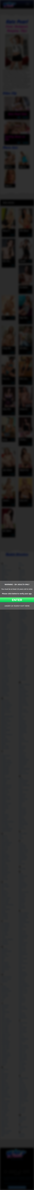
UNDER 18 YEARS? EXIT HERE (17, 606)
